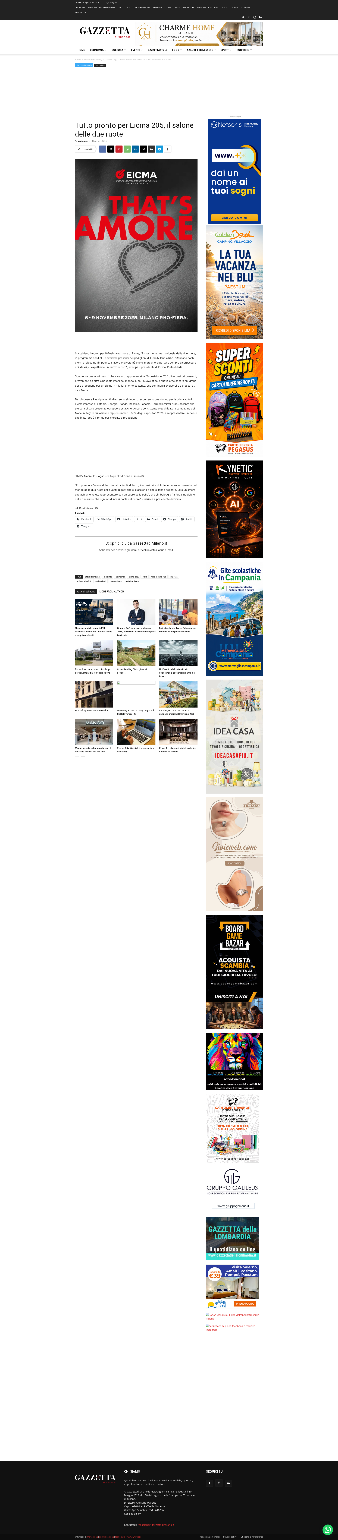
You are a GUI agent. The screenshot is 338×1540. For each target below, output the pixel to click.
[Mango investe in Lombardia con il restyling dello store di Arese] (94, 732)
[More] (167, 149)
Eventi (135, 50)
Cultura (117, 50)
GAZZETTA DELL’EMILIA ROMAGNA (134, 7)
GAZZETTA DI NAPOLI (184, 7)
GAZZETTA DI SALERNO (207, 7)
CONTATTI (246, 7)
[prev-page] (77, 758)
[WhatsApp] (127, 149)
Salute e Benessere (200, 50)
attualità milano (92, 576)
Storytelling (111, 59)
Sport (225, 50)
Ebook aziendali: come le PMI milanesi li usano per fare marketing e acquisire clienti (93, 631)
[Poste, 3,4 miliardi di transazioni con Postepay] (136, 732)
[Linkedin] (260, 17)
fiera (145, 576)
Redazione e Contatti (210, 1536)
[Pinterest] (119, 149)
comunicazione (106, 1536)
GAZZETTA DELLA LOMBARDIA (101, 7)
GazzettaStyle (157, 50)
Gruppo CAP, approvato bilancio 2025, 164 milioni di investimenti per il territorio (136, 631)
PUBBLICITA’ (80, 12)
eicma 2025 (134, 576)
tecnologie (120, 1536)
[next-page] (83, 758)
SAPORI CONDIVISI (229, 7)
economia (120, 576)
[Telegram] (159, 149)
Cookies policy (132, 1513)
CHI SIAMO (80, 7)
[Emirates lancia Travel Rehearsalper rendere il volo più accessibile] (178, 612)
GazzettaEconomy (93, 59)
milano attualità (84, 581)
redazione (83, 141)
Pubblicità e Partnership (251, 1536)
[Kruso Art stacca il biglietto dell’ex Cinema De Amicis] (178, 732)
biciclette (108, 576)
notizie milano (132, 581)
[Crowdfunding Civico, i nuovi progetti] (136, 653)
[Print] (151, 149)
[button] (243, 17)
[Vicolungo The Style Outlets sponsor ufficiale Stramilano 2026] (178, 694)
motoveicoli (100, 581)
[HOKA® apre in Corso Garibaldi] (94, 694)
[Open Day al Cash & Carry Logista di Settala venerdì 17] (136, 694)
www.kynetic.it (133, 1536)
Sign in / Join (111, 2)
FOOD (175, 50)
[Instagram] (254, 17)
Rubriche (243, 50)
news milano (116, 581)
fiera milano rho (158, 576)
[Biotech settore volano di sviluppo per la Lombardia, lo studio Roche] (94, 653)
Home (81, 50)
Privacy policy (229, 1536)
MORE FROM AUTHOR (111, 591)
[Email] (143, 149)
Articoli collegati (86, 591)
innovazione (92, 1536)
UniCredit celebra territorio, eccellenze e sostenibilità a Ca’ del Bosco (177, 673)
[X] (110, 149)
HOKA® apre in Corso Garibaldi (91, 710)
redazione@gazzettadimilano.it (155, 1524)
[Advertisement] (136, 94)
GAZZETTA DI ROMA (162, 7)
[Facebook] (248, 17)
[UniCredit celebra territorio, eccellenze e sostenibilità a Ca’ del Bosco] (178, 653)
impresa (173, 576)
